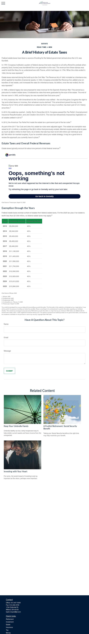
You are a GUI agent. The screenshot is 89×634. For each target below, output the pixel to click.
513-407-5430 (16, 603)
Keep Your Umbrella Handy (16, 426)
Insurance (9, 627)
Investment (10, 622)
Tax (7, 630)
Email (6, 337)
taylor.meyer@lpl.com (13, 612)
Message (7, 351)
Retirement (10, 619)
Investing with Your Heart (15, 472)
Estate (8, 624)
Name (6, 324)
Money (8, 633)
